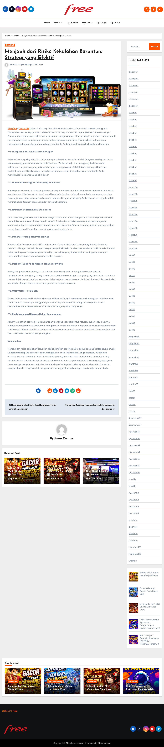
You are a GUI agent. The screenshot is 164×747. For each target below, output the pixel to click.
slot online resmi (10, 711)
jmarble (132, 479)
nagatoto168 (135, 547)
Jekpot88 (24, 128)
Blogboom (90, 743)
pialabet (133, 112)
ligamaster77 (135, 418)
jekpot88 (133, 187)
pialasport (134, 72)
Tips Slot (58, 23)
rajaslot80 (134, 493)
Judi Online (132, 682)
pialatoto (133, 520)
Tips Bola (115, 23)
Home (47, 23)
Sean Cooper (18, 65)
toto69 (132, 391)
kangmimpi (134, 337)
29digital (12, 128)
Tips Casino (72, 23)
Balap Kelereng (55, 682)
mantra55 (133, 364)
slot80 (132, 255)
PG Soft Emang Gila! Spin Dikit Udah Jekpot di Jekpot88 (100, 471)
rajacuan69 (134, 432)
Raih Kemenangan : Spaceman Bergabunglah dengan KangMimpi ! (140, 689)
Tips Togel (101, 23)
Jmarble (133, 561)
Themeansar (104, 743)
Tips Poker (87, 23)
